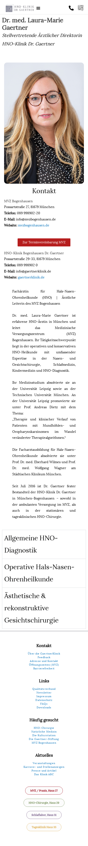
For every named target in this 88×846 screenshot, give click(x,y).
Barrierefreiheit (44, 668)
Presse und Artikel (44, 770)
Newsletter (44, 692)
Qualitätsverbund (44, 688)
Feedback (44, 657)
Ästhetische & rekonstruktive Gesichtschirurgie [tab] (31, 608)
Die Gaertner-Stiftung (44, 739)
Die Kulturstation (44, 735)
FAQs (43, 703)
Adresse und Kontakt (44, 661)
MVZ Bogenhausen (44, 742)
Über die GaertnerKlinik (44, 653)
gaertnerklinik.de (31, 277)
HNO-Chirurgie (44, 727)
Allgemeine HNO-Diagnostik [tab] (31, 544)
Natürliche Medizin (44, 731)
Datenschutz (43, 700)
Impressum (44, 696)
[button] (38, 8)
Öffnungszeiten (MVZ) (44, 664)
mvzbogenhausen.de (33, 225)
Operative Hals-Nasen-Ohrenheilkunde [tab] (39, 573)
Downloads (44, 707)
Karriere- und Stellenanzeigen (44, 767)
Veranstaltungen (44, 763)
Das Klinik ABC (44, 774)
